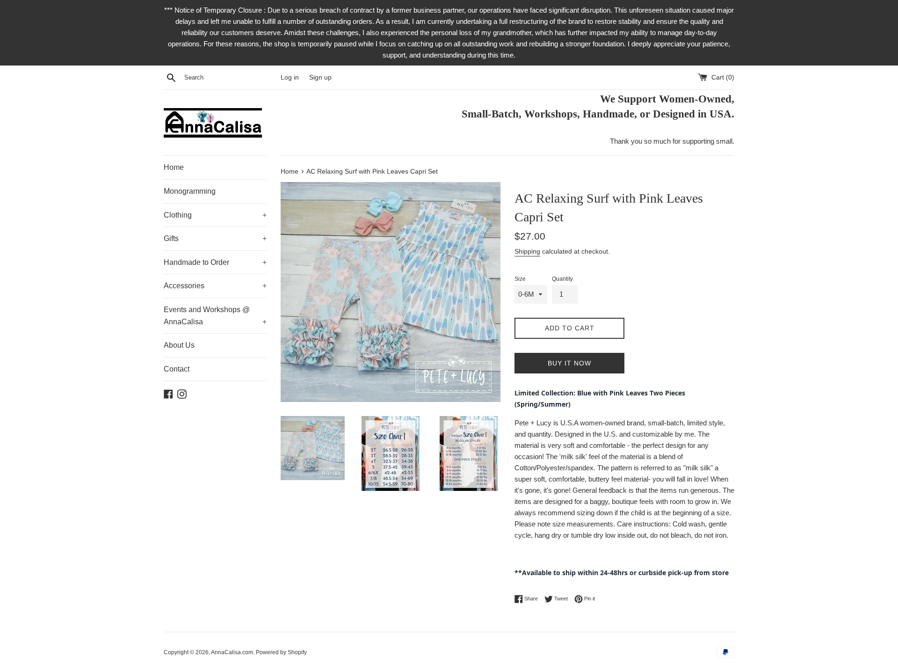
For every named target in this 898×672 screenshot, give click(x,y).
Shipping (527, 251)
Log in (290, 77)
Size (520, 279)
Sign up (320, 77)
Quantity (562, 279)
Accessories (215, 286)
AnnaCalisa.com (232, 652)
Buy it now (569, 363)
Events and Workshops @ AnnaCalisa (215, 316)
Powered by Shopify (281, 652)
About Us (179, 345)
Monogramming (190, 191)
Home (174, 167)
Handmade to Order (215, 262)
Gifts (215, 238)
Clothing (215, 215)
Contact (176, 369)
